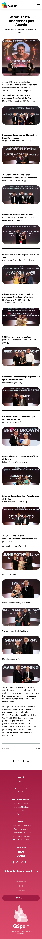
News (21, 852)
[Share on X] (18, 761)
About (21, 782)
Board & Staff (21, 785)
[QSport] (9, 4)
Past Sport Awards (21, 829)
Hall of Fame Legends (21, 840)
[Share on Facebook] (13, 761)
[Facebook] (13, 862)
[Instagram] (17, 862)
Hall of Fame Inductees (21, 836)
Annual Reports (21, 788)
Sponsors (21, 814)
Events (21, 792)
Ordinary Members (21, 804)
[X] (22, 862)
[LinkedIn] (26, 862)
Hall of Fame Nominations (21, 833)
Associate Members (21, 807)
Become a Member (21, 811)
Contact (21, 856)
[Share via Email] (23, 761)
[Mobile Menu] (38, 4)
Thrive (23, 933)
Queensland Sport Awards (21, 826)
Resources (21, 847)
